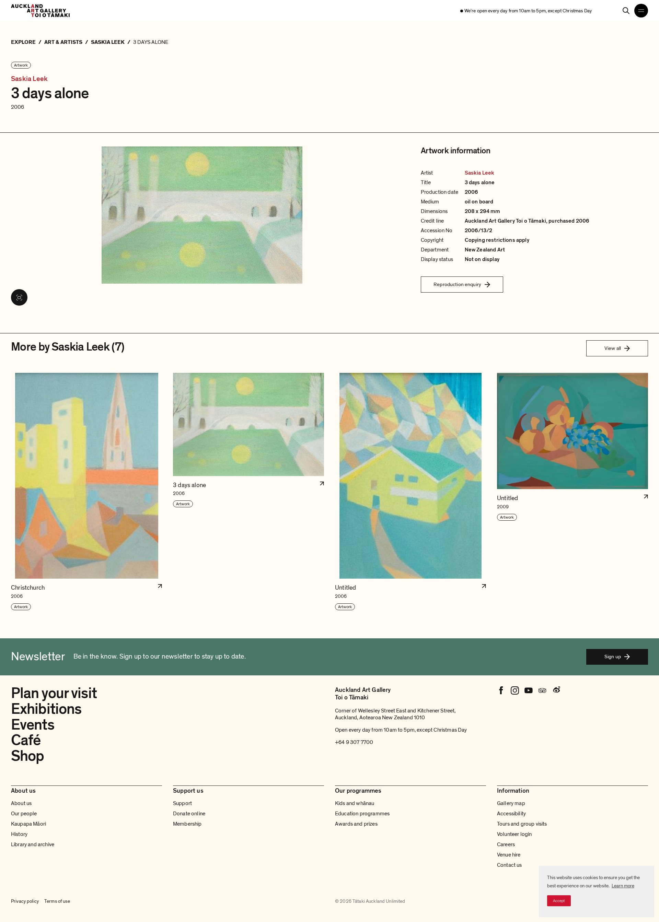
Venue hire (509, 855)
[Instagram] (515, 690)
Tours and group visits (522, 824)
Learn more (623, 886)
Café (26, 740)
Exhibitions (46, 709)
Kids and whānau (354, 803)
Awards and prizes (356, 824)
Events (32, 725)
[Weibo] (556, 690)
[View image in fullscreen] (19, 297)
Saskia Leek (29, 79)
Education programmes (362, 813)
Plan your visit (54, 693)
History (19, 834)
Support (182, 803)
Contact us (509, 865)
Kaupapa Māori (28, 824)
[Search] (626, 10)
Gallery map (511, 803)
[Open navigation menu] (641, 10)
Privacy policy (25, 901)
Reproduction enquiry (457, 284)
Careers (506, 844)
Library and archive (32, 844)
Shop (27, 756)
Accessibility (511, 813)
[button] (86, 492)
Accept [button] (559, 900)
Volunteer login (514, 834)
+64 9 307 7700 (354, 742)
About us (21, 803)
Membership (187, 824)
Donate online (189, 813)
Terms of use (57, 901)
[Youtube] (528, 690)
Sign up (612, 656)
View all (612, 348)
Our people (24, 813)
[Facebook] (501, 690)
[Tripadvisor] (542, 690)
